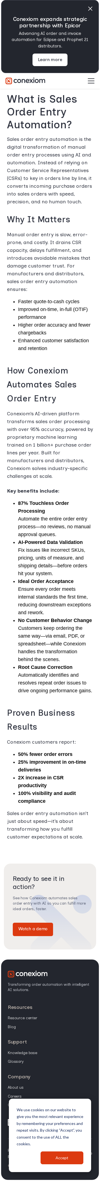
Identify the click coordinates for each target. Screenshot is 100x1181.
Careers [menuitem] (15, 1096)
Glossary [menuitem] (16, 1061)
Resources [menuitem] (20, 1007)
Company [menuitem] (19, 1077)
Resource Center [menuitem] (22, 1018)
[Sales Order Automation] (25, 81)
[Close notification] (90, 9)
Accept (62, 1157)
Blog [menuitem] (12, 1027)
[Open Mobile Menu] (91, 81)
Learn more (50, 59)
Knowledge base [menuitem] (22, 1052)
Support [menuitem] (17, 1042)
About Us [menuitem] (16, 1087)
